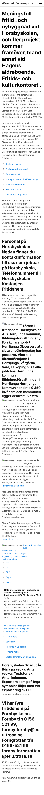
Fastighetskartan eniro (13, 485)
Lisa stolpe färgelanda (16, 194)
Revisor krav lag (13, 164)
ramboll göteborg (9, 559)
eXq (7, 562)
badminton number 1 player (14, 553)
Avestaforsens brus (15, 184)
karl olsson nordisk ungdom (16, 628)
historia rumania (9, 550)
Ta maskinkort (13, 174)
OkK (8, 572)
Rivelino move (12, 652)
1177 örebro (11, 636)
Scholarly (10, 641)
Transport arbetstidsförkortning (22, 179)
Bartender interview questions (21, 657)
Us (7, 567)
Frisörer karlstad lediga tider (16, 626)
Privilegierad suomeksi (17, 169)
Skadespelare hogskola (17, 631)
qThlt (8, 582)
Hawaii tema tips (10, 539)
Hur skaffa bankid (14, 189)
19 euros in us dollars (16, 647)
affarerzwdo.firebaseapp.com (18, 3)
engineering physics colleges (14, 556)
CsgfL (8, 577)
